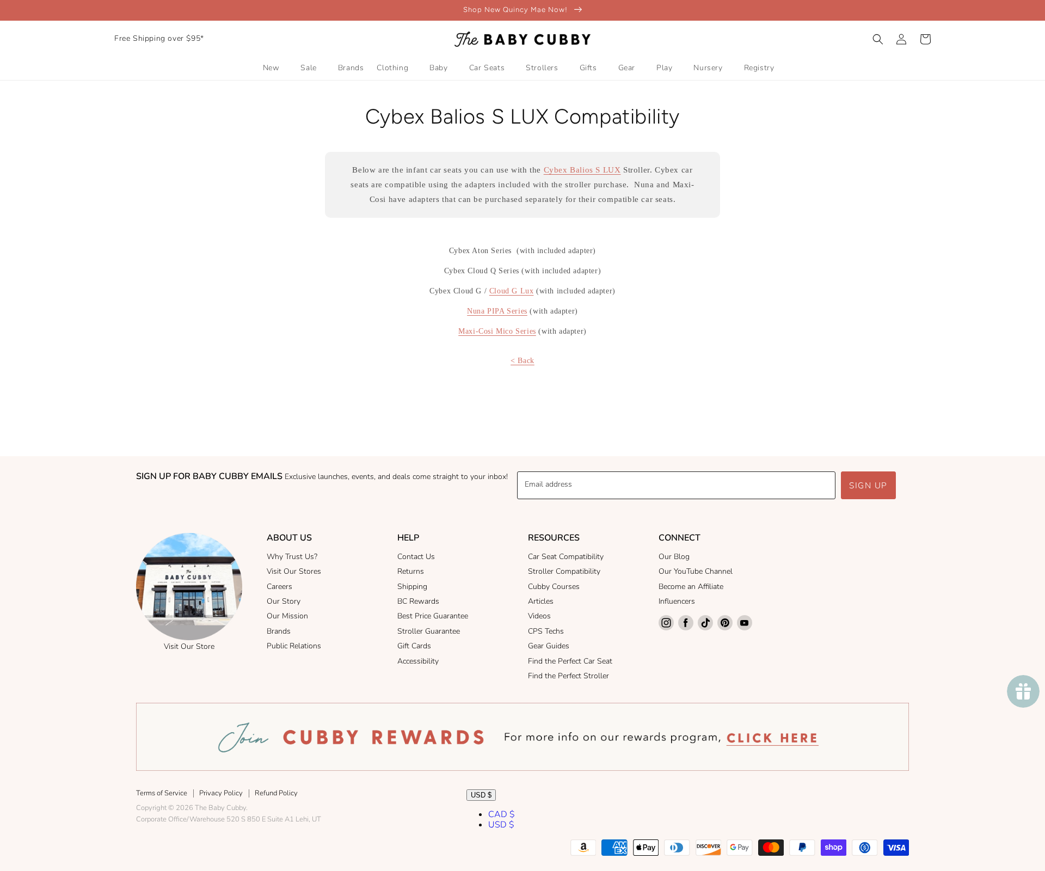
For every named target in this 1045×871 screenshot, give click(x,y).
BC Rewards (418, 601)
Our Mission (287, 616)
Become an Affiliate (691, 586)
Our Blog (674, 556)
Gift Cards (414, 646)
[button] (878, 39)
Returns (410, 571)
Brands (279, 631)
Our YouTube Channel (696, 571)
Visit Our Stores (294, 571)
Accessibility (418, 661)
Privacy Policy (221, 793)
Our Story (283, 601)
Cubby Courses (554, 586)
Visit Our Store (189, 646)
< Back (522, 361)
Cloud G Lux (511, 291)
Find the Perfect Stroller (568, 676)
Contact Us (416, 556)
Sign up (868, 485)
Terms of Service (161, 793)
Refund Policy (276, 793)
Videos (539, 616)
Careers (279, 586)
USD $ (481, 795)
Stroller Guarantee (428, 631)
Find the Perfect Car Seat (570, 661)
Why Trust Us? (292, 556)
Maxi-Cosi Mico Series (497, 331)
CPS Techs (546, 631)
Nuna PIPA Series (497, 311)
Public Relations (294, 646)
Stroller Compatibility (564, 571)
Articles (541, 601)
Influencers (677, 601)
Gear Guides (548, 646)
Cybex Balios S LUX (582, 169)
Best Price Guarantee (432, 616)
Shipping (412, 586)
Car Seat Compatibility (566, 556)
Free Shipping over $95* (159, 38)
